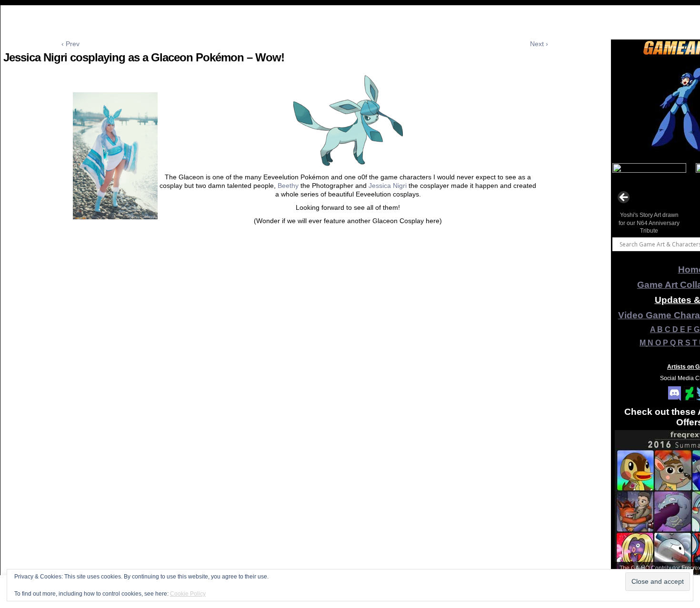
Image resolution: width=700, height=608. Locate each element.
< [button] (624, 198)
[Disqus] (304, 387)
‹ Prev (70, 44)
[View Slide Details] (649, 200)
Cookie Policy (188, 593)
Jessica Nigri (388, 185)
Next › (539, 44)
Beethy (288, 185)
